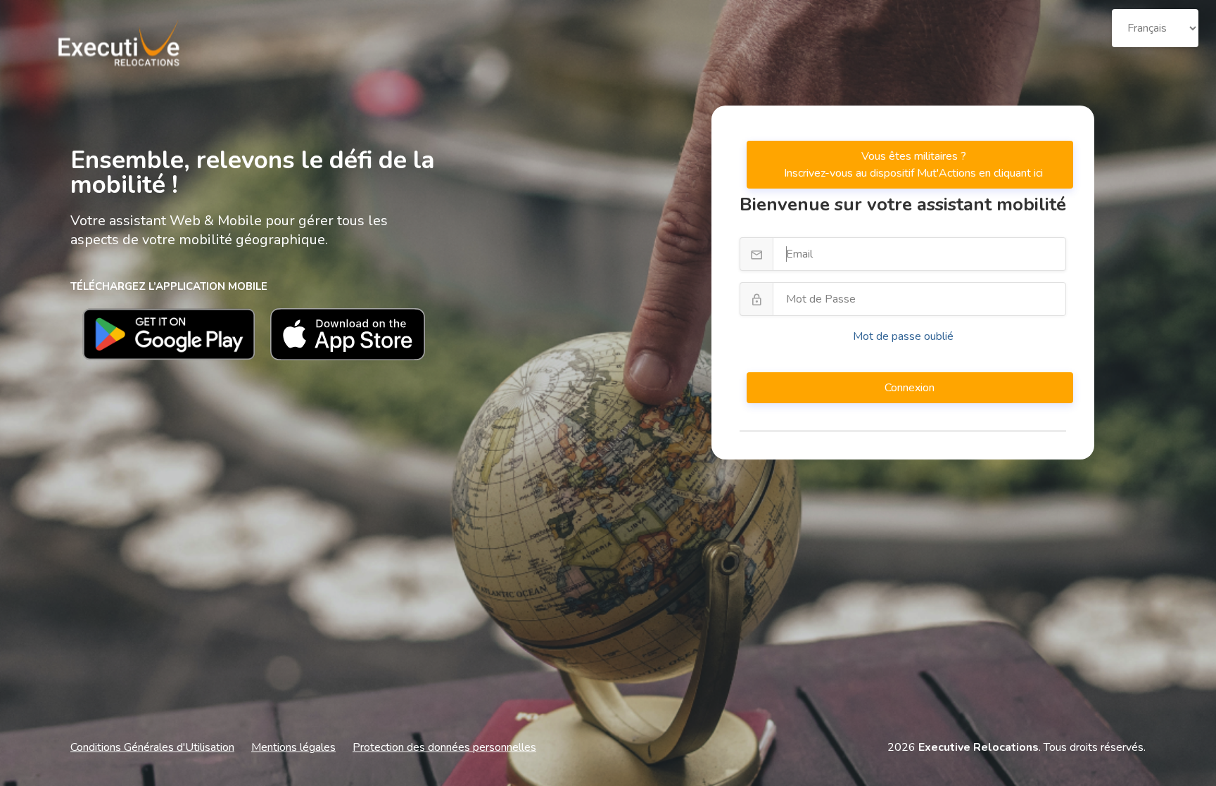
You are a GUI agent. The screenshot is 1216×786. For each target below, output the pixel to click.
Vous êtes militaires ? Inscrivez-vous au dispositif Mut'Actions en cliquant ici (913, 164)
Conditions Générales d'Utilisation (152, 747)
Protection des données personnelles (444, 747)
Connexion (911, 387)
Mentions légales (293, 747)
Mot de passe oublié (903, 336)
